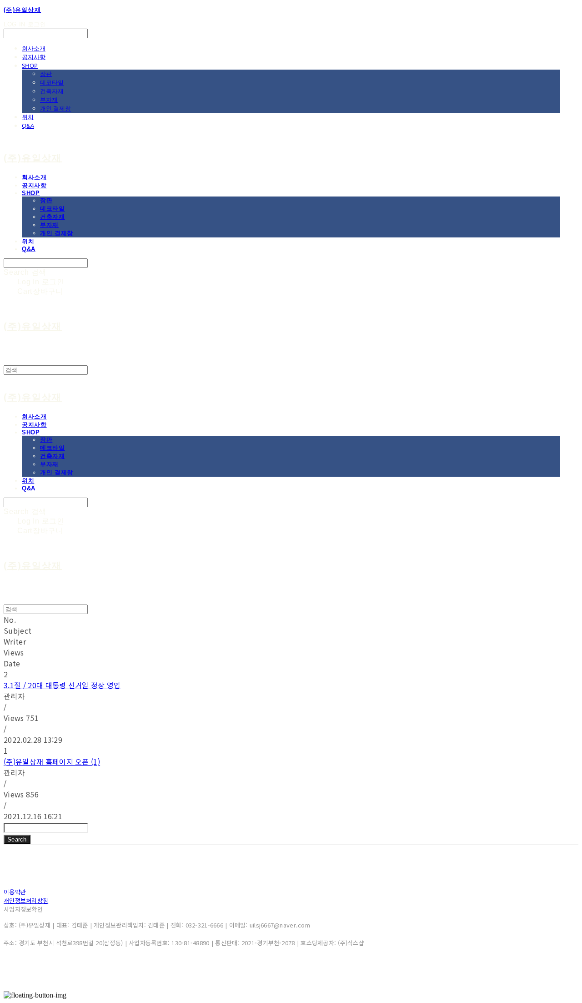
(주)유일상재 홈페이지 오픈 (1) (52, 761)
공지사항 (33, 57)
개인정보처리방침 (26, 900)
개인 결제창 (55, 108)
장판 (46, 74)
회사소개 (33, 48)
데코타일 (52, 82)
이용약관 (15, 891)
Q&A (28, 125)
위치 (28, 117)
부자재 (49, 100)
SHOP (30, 65)
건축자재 (52, 91)
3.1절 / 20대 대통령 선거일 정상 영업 (62, 685)
